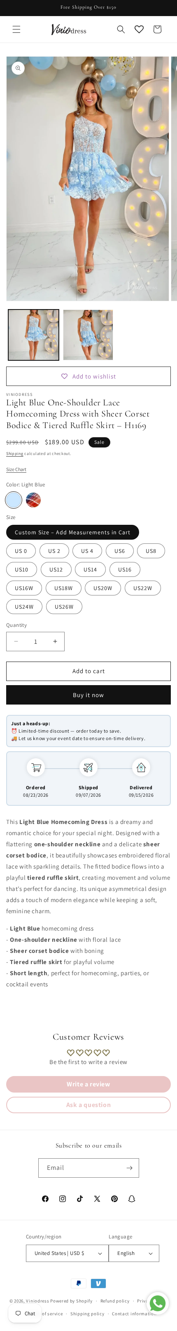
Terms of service (45, 1314)
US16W (24, 588)
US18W (63, 588)
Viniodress (37, 1301)
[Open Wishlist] (139, 29)
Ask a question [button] (88, 1104)
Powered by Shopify (71, 1301)
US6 (119, 551)
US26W (64, 606)
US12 (56, 569)
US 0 (21, 551)
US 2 (54, 551)
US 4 (87, 551)
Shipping (14, 453)
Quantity (16, 625)
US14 (90, 569)
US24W (24, 606)
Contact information (134, 1314)
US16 (125, 569)
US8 (151, 551)
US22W (142, 588)
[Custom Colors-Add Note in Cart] (33, 500)
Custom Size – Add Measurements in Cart (72, 532)
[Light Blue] (13, 500)
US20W (102, 588)
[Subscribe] (130, 1168)
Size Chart (16, 469)
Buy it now (88, 695)
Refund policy (115, 1301)
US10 (21, 569)
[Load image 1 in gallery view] (33, 335)
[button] (16, 29)
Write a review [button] (88, 1084)
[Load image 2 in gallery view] (88, 335)
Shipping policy (87, 1314)
